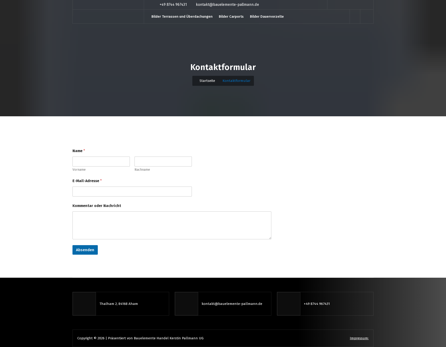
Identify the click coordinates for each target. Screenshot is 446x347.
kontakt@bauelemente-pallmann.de (227, 4)
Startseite (207, 81)
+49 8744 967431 (173, 4)
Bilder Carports (231, 16)
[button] (367, 16)
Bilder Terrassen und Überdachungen (182, 16)
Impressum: (359, 338)
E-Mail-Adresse (87, 181)
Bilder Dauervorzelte (267, 16)
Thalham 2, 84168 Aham (118, 304)
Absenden (85, 249)
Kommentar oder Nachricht (96, 206)
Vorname (79, 170)
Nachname (142, 170)
